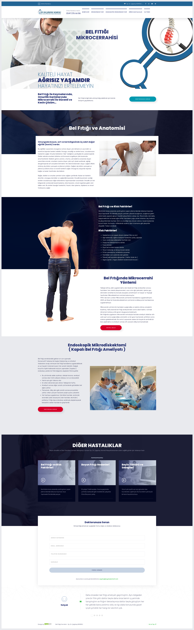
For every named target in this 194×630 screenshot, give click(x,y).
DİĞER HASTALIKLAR (135, 12)
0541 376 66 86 (73, 13)
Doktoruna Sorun (50, 409)
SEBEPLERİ (85, 12)
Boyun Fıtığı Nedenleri (95, 464)
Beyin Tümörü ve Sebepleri (132, 466)
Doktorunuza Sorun (142, 99)
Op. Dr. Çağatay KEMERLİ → (135, 4)
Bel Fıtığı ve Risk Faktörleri (51, 466)
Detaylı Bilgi (111, 327)
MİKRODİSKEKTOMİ (97, 12)
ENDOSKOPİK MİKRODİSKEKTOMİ (116, 12)
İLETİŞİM (147, 12)
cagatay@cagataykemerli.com (108, 579)
